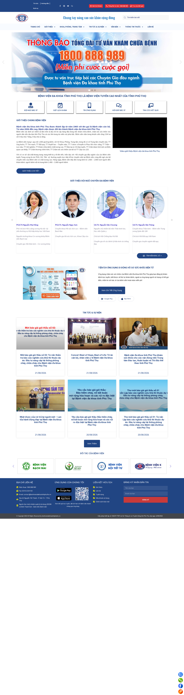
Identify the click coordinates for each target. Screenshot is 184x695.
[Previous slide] (13, 466)
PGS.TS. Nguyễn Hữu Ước (143, 225)
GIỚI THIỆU (48, 27)
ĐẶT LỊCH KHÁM (60, 110)
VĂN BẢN (114, 27)
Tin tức (35, 3)
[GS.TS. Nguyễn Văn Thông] (111, 204)
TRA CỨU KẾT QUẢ (150, 110)
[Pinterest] (64, 6)
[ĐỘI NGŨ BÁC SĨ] (30, 105)
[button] (3, 62)
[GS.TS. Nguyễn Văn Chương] (72, 204)
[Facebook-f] (60, 6)
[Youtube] (68, 6)
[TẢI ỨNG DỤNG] (89, 105)
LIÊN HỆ (151, 27)
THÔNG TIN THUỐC (133, 27)
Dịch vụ (35, 8)
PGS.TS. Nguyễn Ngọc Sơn (27, 225)
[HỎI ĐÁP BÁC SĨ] (118, 105)
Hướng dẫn (45, 3)
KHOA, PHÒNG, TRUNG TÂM (71, 27)
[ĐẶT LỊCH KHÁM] (60, 105)
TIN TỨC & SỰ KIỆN (96, 27)
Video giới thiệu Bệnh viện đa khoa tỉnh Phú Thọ (140, 151)
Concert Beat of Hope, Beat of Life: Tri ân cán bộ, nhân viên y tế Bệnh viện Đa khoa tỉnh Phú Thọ (92, 358)
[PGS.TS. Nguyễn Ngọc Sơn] (34, 204)
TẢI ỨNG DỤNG (89, 110)
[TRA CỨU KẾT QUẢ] (150, 105)
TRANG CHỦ (35, 27)
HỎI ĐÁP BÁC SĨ (118, 110)
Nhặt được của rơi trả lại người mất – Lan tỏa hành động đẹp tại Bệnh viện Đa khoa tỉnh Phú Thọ (40, 420)
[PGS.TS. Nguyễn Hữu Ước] (150, 204)
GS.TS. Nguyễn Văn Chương (66, 225)
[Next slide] (170, 466)
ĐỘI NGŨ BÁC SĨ (30, 110)
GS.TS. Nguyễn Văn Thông (105, 225)
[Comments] (72, 6)
